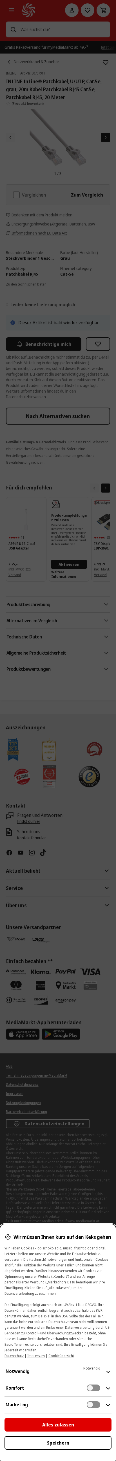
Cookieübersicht (61, 1355)
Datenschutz (14, 1355)
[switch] (93, 1388)
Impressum (36, 1355)
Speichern (58, 1443)
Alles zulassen (58, 1425)
